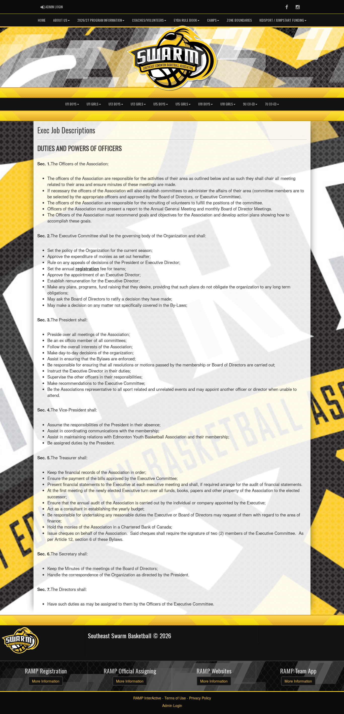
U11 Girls (92, 104)
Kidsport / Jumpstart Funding (281, 20)
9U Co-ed (249, 104)
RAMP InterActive (147, 697)
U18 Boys (204, 104)
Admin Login (172, 705)
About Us (60, 20)
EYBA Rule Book (185, 20)
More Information (45, 681)
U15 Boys (159, 104)
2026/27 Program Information (99, 20)
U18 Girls (226, 104)
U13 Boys (115, 104)
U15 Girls (182, 104)
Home (42, 20)
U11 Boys (71, 104)
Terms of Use (175, 697)
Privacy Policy (200, 697)
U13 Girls (137, 104)
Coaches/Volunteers (148, 20)
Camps (212, 20)
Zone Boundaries (239, 20)
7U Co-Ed (271, 104)
